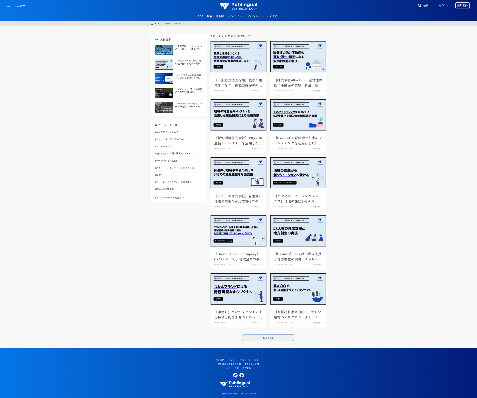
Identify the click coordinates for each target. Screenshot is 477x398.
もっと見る (268, 337)
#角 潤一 (159, 174)
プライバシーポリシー (250, 360)
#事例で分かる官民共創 (166, 160)
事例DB (220, 16)
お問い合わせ (232, 368)
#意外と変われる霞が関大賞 (169, 153)
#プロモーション (163, 146)
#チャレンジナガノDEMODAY (169, 139)
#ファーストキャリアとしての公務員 (173, 182)
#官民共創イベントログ (166, 131)
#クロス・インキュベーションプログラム (175, 167)
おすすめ (272, 16)
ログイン (442, 5)
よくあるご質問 (251, 364)
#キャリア (190, 153)
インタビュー (236, 16)
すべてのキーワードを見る (168, 197)
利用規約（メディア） (226, 360)
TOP (200, 16)
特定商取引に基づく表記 (229, 364)
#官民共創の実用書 (164, 189)
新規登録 (462, 5)
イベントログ (255, 16)
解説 (209, 16)
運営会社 (246, 368)
